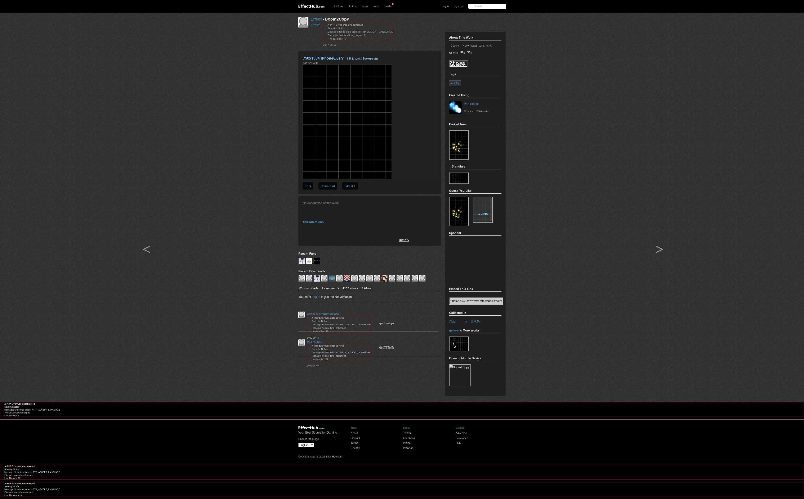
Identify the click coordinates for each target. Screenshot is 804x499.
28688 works (482, 111)
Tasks (364, 6)
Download (328, 186)
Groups (352, 6)
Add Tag (455, 83)
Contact (355, 438)
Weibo (407, 443)
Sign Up (458, 6)
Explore (338, 6)
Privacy (355, 448)
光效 (452, 321)
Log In (445, 6)
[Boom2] (459, 145)
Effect (316, 19)
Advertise (461, 433)
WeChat (408, 448)
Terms (354, 443)
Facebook (409, 438)
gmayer (316, 24)
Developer (461, 438)
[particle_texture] (483, 210)
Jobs (376, 6)
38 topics (468, 111)
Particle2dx (471, 103)
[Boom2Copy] (459, 178)
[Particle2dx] (455, 108)
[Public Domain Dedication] (458, 66)
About (354, 433)
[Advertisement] (470, 260)
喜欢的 (475, 321)
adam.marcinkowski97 (323, 314)
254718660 (314, 342)
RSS (458, 443)
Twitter (407, 433)
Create (387, 6)
